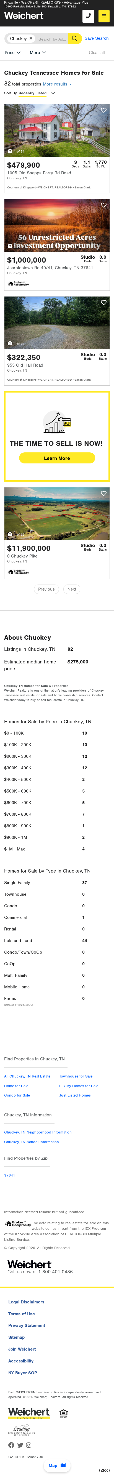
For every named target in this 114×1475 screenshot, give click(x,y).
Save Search (97, 38)
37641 (9, 1175)
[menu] (104, 16)
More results (56, 84)
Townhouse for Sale (75, 1076)
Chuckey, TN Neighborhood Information (38, 1132)
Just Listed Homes (75, 1095)
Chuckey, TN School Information (31, 1142)
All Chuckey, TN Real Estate (27, 1076)
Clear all (97, 52)
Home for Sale (16, 1086)
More (35, 52)
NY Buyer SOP (22, 1373)
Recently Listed (32, 93)
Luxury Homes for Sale (78, 1086)
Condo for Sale (17, 1095)
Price (9, 52)
